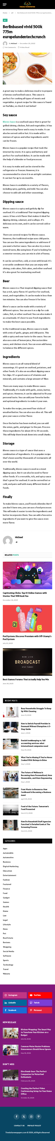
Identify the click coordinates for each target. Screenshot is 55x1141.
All (5, 20)
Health (6, 906)
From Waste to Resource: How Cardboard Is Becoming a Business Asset (36, 792)
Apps (5, 848)
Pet (4, 933)
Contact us (19, 1126)
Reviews (6, 942)
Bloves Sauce (9, 121)
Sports (6, 960)
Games (6, 902)
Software (7, 956)
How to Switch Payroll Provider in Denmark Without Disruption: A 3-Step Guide (36, 726)
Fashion (6, 880)
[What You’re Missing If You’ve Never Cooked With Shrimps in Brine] (10, 761)
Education (7, 871)
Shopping (7, 947)
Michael (14, 43)
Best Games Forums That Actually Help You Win (26, 679)
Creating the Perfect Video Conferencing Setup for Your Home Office (36, 1091)
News (5, 929)
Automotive (8, 857)
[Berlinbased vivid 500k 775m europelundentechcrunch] (27, 69)
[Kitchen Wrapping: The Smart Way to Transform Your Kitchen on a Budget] (10, 1033)
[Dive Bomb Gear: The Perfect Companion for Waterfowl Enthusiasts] (10, 1075)
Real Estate (8, 938)
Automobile (8, 853)
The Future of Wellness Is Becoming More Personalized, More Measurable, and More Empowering (36, 775)
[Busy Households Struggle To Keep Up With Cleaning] (10, 712)
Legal (5, 920)
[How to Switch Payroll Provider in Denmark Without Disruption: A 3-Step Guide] (10, 727)
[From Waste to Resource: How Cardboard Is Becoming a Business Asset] (10, 793)
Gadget (6, 897)
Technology (8, 965)
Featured (7, 884)
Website (6, 973)
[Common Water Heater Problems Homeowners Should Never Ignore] (10, 1050)
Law (4, 915)
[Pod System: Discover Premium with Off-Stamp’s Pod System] (27, 619)
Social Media (8, 951)
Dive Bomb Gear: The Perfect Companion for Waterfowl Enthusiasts (34, 1074)
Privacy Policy (34, 1126)
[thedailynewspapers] (27, 4)
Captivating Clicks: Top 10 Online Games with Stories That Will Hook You (25, 594)
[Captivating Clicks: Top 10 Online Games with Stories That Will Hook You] (27, 575)
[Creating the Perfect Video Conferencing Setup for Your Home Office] (10, 1092)
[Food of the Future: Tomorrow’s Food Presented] (10, 810)
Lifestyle (7, 924)
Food (5, 893)
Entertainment (9, 875)
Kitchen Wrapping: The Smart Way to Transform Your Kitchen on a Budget (36, 1032)
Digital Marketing (10, 866)
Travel (5, 969)
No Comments (10, 47)
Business (7, 862)
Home (5, 911)
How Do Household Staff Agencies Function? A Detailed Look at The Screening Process (36, 824)
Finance (6, 888)
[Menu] (4, 4)
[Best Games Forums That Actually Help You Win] (27, 662)
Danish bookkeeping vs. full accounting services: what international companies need (34, 743)
